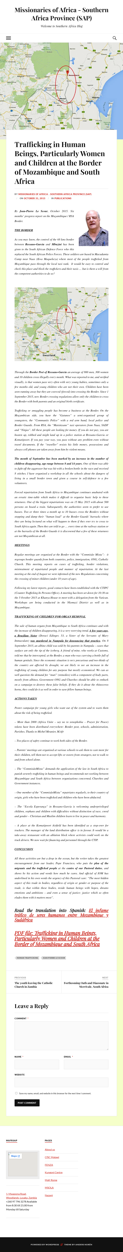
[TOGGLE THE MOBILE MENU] (8, 38)
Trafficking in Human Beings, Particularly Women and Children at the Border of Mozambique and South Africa (60, 162)
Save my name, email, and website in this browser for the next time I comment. (55, 1093)
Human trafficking (27, 958)
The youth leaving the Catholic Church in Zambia (34, 984)
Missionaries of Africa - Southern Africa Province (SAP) (61, 14)
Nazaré (49, 1195)
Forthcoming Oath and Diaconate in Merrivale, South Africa (86, 984)
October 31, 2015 (34, 198)
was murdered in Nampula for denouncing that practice (65, 641)
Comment (22, 1018)
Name (19, 1056)
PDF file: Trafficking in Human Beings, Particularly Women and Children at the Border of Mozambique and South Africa (57, 938)
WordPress (52, 1244)
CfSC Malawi (52, 1157)
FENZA (49, 1164)
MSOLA (49, 1187)
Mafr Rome (51, 1180)
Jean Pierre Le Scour (54, 958)
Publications (62, 198)
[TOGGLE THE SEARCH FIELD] (114, 38)
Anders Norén (83, 1244)
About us (50, 1149)
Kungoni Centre (53, 1172)
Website (20, 1074)
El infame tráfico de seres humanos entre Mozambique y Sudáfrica (61, 915)
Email (68, 1056)
